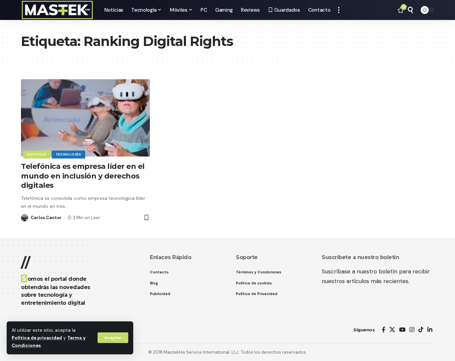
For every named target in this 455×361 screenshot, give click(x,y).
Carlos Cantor (46, 217)
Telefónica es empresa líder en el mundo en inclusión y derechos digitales (83, 176)
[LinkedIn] (430, 330)
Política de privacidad (37, 338)
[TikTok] (421, 330)
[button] (113, 337)
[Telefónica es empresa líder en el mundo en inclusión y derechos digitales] (85, 118)
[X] (392, 330)
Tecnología (68, 154)
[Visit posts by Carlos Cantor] (24, 217)
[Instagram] (412, 330)
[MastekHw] (57, 10)
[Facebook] (383, 330)
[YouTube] (402, 330)
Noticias (37, 154)
